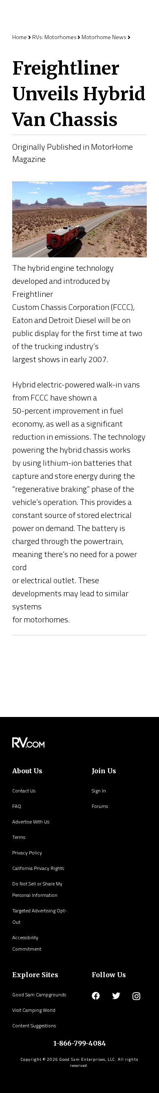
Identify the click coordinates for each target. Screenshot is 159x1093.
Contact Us (23, 790)
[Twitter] (116, 996)
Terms (18, 837)
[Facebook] (96, 996)
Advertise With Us (30, 821)
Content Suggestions (34, 1025)
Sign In (99, 790)
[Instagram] (136, 996)
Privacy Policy (27, 852)
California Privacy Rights (38, 868)
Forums (100, 806)
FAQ (16, 806)
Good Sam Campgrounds (39, 994)
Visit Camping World (33, 1010)
